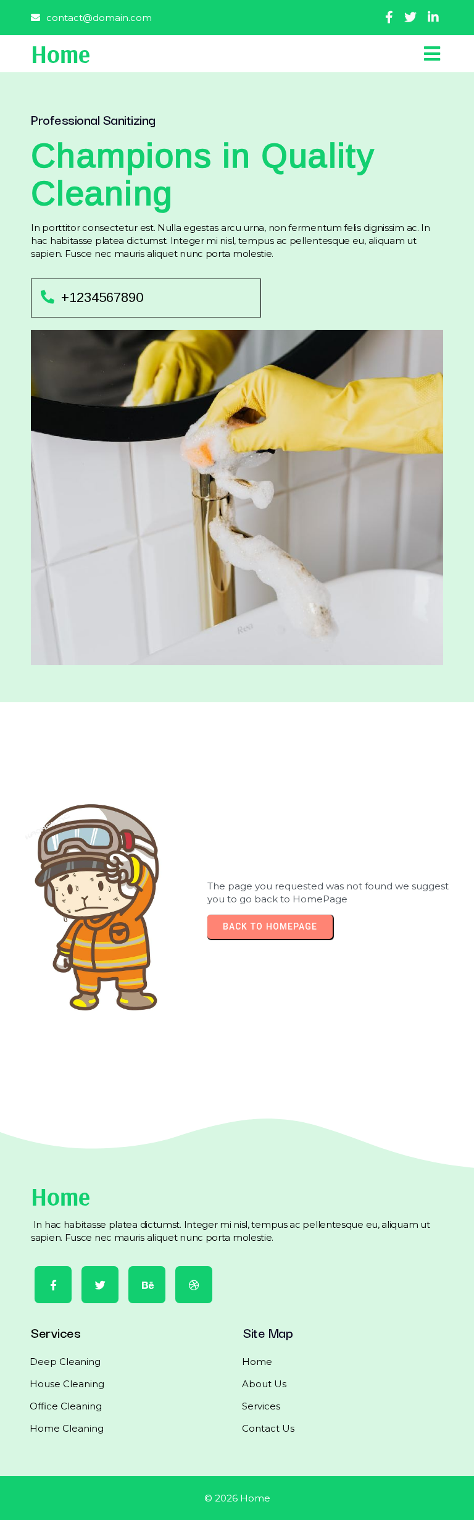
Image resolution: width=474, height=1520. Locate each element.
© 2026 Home (237, 1498)
